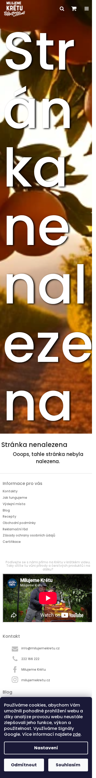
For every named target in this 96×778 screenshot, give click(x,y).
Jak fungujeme (15, 497)
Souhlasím (68, 765)
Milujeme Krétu (33, 669)
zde (77, 734)
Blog (6, 510)
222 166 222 (30, 659)
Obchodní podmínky (19, 523)
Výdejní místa (14, 504)
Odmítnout (24, 765)
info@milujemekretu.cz (40, 648)
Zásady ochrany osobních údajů (29, 535)
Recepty (9, 516)
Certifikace (12, 541)
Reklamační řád (15, 529)
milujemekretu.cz (35, 680)
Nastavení (46, 748)
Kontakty (10, 491)
